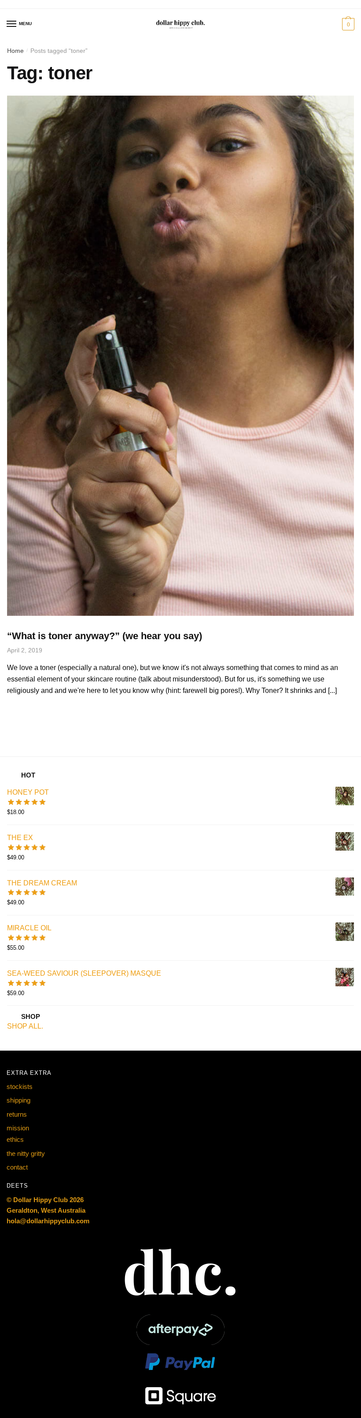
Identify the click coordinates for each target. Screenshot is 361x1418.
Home (15, 50)
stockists (20, 1086)
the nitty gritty (26, 1153)
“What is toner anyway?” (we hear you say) (104, 635)
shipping (18, 1100)
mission (18, 1128)
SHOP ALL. (25, 1026)
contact (17, 1167)
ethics (15, 1139)
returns (17, 1114)
